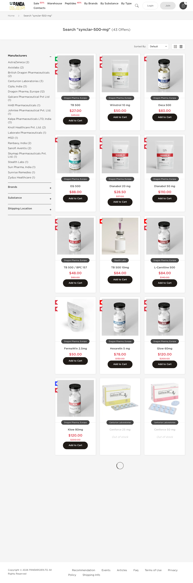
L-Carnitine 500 (164, 267)
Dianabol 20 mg (120, 186)
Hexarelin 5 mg (120, 348)
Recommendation (83, 570)
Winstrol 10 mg (120, 105)
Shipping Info (91, 575)
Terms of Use (153, 570)
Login (150, 5)
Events (106, 570)
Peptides (73, 3)
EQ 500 (75, 186)
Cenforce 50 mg (164, 429)
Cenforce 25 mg (120, 429)
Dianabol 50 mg (164, 186)
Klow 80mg (75, 429)
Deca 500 (164, 105)
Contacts (39, 8)
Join (167, 5)
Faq (135, 570)
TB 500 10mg (120, 267)
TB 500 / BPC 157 (75, 267)
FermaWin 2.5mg (75, 348)
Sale (39, 3)
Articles (122, 570)
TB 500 (75, 105)
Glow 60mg (164, 348)
